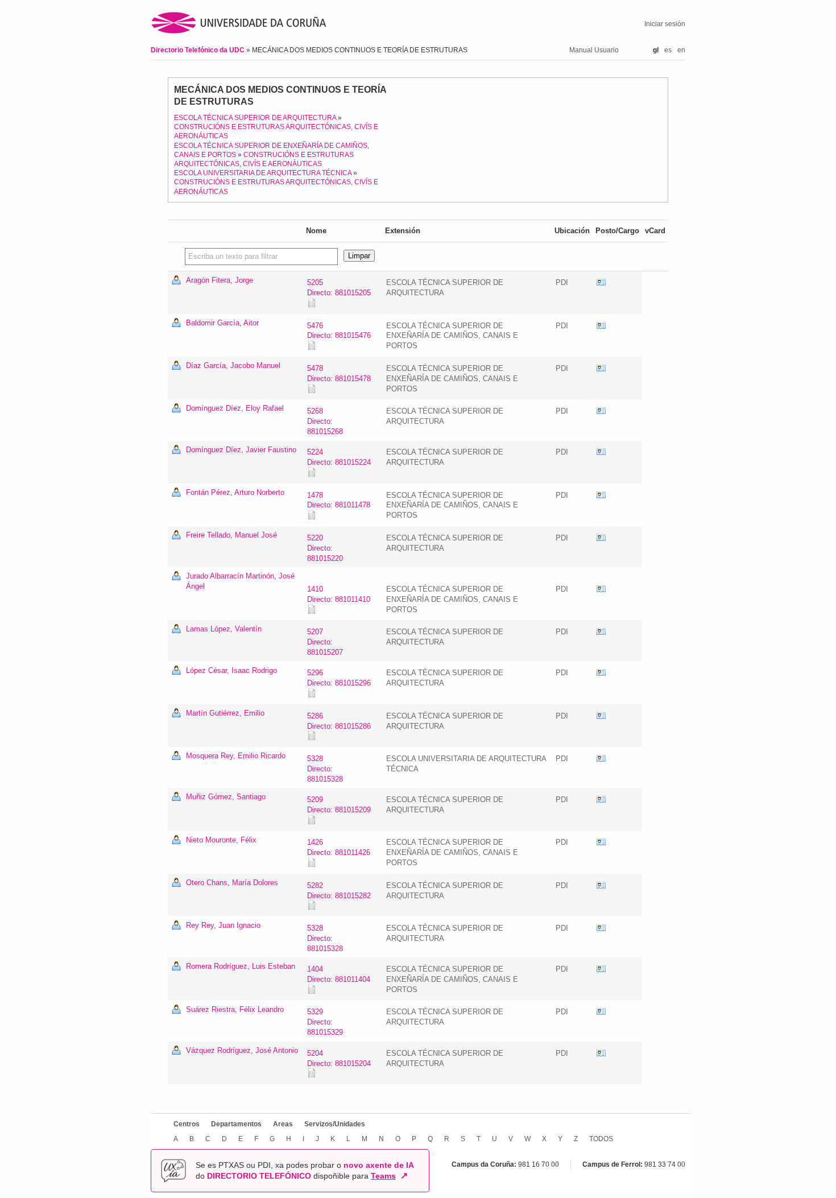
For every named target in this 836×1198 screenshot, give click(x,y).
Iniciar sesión (664, 24)
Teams (383, 1175)
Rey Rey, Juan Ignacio (223, 925)
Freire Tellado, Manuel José (231, 535)
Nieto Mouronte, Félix (221, 840)
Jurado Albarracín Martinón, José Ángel (240, 581)
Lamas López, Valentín (224, 629)
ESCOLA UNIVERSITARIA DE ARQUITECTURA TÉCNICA (262, 173)
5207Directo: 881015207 (325, 641)
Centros (186, 1124)
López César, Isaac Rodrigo (231, 670)
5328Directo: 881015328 (325, 768)
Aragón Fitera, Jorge (219, 280)
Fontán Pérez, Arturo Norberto (235, 492)
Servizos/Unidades (334, 1124)
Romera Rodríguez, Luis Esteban (240, 966)
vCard (601, 283)
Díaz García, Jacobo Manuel (233, 365)
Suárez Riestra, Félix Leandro (235, 1009)
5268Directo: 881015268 (325, 421)
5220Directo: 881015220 (325, 548)
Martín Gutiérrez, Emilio (225, 713)
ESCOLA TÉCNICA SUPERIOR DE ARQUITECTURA (255, 118)
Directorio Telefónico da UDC (198, 50)
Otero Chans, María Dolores (232, 882)
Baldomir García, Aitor (222, 323)
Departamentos (236, 1124)
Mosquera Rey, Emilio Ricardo (235, 755)
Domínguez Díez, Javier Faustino (241, 449)
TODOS (601, 1139)
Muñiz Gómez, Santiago (226, 796)
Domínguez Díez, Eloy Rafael (235, 408)
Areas (283, 1124)
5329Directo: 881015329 (325, 1021)
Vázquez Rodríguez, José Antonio (242, 1050)
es (668, 50)
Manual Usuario (594, 50)
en (681, 50)
